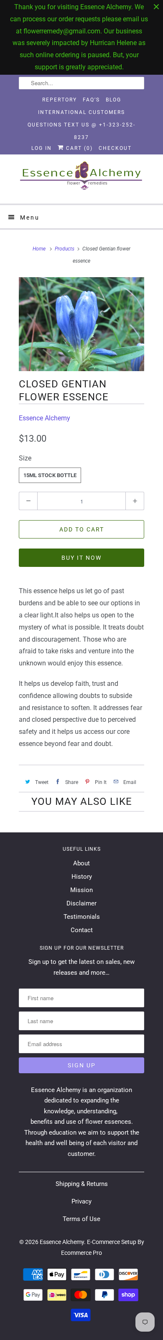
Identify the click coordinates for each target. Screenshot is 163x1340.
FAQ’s (91, 100)
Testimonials (82, 916)
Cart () (78, 148)
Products (64, 249)
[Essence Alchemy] (81, 179)
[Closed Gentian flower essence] (81, 324)
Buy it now (81, 557)
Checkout (115, 148)
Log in (41, 148)
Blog (113, 100)
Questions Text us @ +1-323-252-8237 (81, 126)
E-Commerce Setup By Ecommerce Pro (102, 1247)
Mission (81, 890)
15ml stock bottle (49, 475)
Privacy (81, 1201)
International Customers (81, 112)
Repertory (59, 100)
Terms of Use (81, 1219)
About (81, 863)
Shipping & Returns (82, 1184)
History (81, 876)
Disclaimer (81, 903)
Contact (82, 930)
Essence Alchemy (44, 418)
